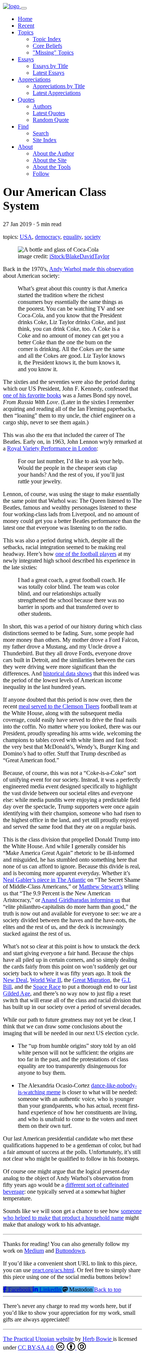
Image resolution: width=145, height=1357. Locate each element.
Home (25, 19)
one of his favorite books (32, 395)
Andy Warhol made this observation (91, 269)
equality (72, 237)
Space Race (47, 987)
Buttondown (70, 1250)
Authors (42, 106)
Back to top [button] (107, 1289)
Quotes (26, 99)
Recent (26, 25)
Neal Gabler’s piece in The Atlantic (44, 880)
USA (26, 237)
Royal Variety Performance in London (52, 448)
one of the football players (85, 554)
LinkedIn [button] (50, 1289)
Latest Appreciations (57, 93)
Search (41, 133)
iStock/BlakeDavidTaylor (79, 256)
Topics (25, 32)
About (25, 147)
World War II (45, 980)
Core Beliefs (47, 46)
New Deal (15, 980)
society (92, 237)
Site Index (45, 140)
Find (23, 126)
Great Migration (91, 980)
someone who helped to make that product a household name (72, 1214)
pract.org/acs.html (53, 1270)
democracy (47, 237)
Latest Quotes (49, 113)
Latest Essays (48, 73)
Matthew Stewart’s (101, 886)
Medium (34, 1250)
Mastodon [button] (81, 1289)
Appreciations (34, 79)
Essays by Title (50, 66)
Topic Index (47, 39)
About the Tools (52, 167)
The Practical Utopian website (39, 1339)
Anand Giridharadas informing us (80, 900)
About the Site (50, 160)
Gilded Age (16, 993)
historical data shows (67, 673)
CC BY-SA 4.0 (36, 1347)
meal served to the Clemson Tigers (59, 706)
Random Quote (51, 120)
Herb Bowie (98, 1339)
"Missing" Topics (53, 52)
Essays (26, 59)
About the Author (53, 153)
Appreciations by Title (59, 86)
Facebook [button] (20, 1289)
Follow (41, 173)
